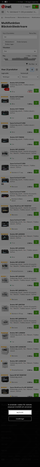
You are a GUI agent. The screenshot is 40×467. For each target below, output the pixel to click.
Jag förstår (20, 412)
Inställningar (20, 419)
